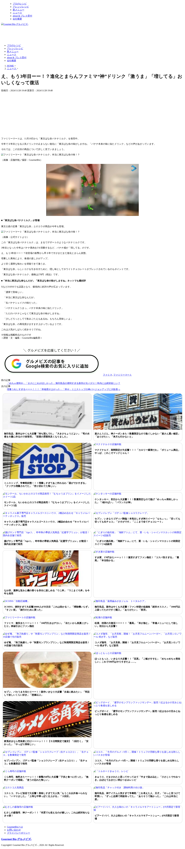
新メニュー (18, 10)
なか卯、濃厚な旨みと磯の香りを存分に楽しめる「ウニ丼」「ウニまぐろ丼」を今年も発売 (47, 592)
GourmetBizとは (15, 827)
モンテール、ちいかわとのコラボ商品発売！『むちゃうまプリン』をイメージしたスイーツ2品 (47, 504)
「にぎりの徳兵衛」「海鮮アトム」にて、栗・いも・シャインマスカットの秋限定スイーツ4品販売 (137, 542)
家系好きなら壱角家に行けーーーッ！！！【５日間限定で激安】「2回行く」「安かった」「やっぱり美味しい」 (46, 742)
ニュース (17, 13)
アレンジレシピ (21, 6)
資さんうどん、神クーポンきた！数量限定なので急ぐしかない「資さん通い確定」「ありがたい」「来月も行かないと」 (137, 435)
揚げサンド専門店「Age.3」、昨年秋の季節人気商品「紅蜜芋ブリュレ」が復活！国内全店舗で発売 (46, 542)
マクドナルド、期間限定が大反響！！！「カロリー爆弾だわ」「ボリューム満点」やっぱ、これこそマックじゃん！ (137, 451)
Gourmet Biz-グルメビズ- (16, 839)
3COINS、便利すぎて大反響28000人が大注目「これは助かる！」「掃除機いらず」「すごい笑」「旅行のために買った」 (47, 608)
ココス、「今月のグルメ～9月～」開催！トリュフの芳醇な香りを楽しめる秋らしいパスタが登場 (137, 762)
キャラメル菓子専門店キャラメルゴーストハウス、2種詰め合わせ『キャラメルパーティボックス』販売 (46, 523)
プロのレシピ (20, 3)
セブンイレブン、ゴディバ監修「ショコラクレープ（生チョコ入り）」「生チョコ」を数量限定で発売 (45, 762)
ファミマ (107, 375)
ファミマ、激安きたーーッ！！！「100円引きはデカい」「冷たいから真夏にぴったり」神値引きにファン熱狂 (46, 624)
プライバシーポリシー (18, 833)
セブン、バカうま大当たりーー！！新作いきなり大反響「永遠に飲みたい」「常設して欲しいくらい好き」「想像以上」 (47, 693)
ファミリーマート (122, 375)
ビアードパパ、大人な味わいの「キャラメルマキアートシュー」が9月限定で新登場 (137, 817)
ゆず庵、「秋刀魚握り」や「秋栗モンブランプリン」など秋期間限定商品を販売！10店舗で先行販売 (47, 644)
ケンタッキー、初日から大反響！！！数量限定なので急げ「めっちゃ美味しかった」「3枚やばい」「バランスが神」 (136, 501)
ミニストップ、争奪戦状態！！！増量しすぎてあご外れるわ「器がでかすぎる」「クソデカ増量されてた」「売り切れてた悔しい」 (45, 484)
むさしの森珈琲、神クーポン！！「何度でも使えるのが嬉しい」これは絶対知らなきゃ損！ (47, 814)
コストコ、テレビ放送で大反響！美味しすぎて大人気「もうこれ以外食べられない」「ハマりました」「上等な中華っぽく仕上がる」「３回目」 (45, 794)
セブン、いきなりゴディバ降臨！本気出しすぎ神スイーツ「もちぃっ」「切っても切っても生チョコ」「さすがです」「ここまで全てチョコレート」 (137, 520)
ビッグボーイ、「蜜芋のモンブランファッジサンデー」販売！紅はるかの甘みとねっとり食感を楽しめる (137, 712)
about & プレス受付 (22, 16)
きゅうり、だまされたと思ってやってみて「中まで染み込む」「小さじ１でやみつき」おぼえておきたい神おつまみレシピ (137, 778)
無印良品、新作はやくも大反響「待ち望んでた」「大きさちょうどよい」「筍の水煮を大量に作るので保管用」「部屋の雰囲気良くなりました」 (47, 435)
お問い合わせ (14, 830)
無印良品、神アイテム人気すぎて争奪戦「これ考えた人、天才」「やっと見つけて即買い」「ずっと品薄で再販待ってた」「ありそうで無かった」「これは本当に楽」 (137, 796)
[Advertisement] (53, 34)
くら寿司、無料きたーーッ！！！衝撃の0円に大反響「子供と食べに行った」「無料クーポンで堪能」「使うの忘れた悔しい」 (46, 778)
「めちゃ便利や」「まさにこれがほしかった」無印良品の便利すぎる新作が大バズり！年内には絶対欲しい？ (63, 383)
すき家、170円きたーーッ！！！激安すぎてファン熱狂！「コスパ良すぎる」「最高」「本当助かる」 (137, 559)
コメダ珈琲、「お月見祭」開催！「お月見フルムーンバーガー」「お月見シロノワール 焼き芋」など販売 (137, 644)
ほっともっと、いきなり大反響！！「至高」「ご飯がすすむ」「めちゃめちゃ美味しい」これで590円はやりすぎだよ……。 (137, 660)
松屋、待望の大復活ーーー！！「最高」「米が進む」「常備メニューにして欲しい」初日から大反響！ (136, 624)
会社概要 (17, 19)
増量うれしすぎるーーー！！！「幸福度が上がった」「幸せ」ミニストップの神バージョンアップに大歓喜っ (63, 389)
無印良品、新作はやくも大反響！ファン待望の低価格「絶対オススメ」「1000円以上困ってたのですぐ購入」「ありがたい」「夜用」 (137, 608)
